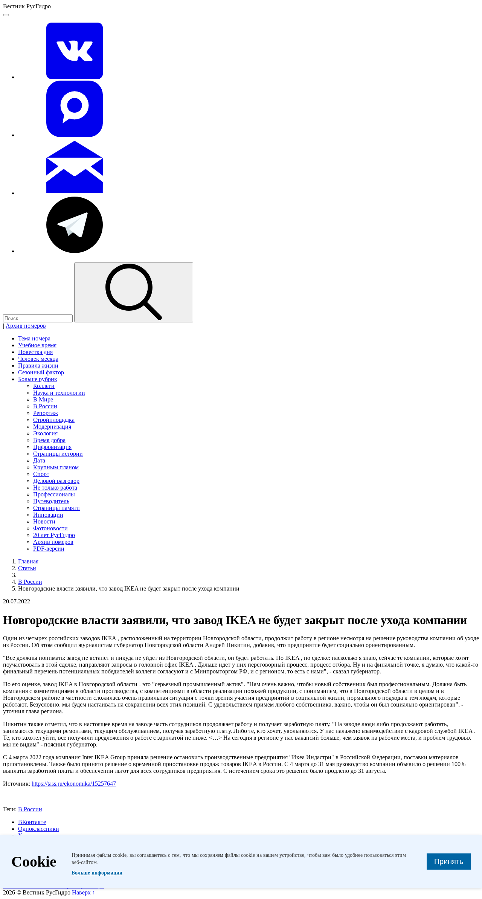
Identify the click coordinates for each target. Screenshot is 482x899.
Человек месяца (38, 359)
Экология (45, 433)
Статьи (27, 568)
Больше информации (97, 873)
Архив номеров (26, 325)
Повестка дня (35, 352)
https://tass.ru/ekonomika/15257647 (74, 783)
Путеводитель (51, 501)
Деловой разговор (56, 481)
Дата (39, 460)
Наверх (83, 892)
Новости (44, 521)
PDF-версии (48, 548)
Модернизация (52, 426)
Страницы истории (58, 453)
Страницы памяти (56, 508)
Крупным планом (56, 467)
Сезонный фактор (41, 372)
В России (45, 406)
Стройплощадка (54, 420)
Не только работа (55, 487)
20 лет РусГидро (54, 535)
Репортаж (45, 413)
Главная (28, 561)
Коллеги (44, 386)
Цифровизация (52, 447)
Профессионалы (54, 494)
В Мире (43, 399)
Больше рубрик (37, 379)
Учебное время (37, 345)
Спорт (41, 474)
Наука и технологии (59, 392)
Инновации (48, 514)
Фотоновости (50, 528)
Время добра (49, 440)
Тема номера (34, 338)
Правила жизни (38, 365)
